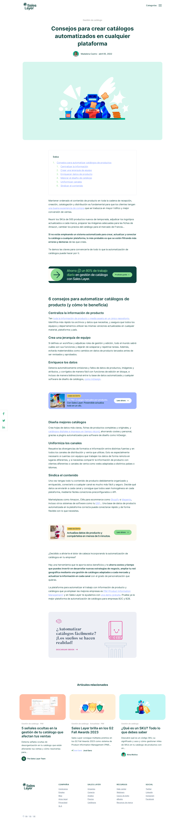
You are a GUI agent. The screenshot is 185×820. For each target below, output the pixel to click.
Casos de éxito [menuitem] (123, 796)
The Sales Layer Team (36, 759)
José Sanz (87, 750)
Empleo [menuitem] (62, 792)
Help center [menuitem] (121, 789)
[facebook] (3, 414)
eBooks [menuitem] (120, 799)
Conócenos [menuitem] (63, 789)
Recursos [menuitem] (122, 784)
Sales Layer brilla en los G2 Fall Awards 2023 (92, 730)
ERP (98, 503)
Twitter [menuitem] (149, 789)
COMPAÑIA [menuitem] (64, 784)
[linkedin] (3, 427)
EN (26, 816)
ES (30, 816)
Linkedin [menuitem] (149, 792)
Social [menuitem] (149, 784)
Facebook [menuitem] (150, 799)
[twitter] (3, 420)
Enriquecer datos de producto (76, 174)
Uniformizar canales (71, 182)
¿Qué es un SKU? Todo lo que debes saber (140, 730)
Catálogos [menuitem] (92, 802)
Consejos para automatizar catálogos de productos (84, 162)
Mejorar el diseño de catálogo (76, 178)
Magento (126, 499)
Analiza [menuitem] (91, 796)
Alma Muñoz (132, 755)
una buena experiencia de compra (66, 208)
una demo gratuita (110, 595)
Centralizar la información (74, 166)
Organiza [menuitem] (91, 789)
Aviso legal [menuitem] (63, 799)
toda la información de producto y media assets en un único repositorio (91, 318)
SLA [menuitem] (60, 806)
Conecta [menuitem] (91, 792)
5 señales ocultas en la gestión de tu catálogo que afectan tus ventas (42, 732)
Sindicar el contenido (72, 185)
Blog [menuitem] (60, 796)
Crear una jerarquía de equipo (76, 170)
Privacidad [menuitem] (63, 802)
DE (34, 816)
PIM (41, 724)
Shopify (115, 499)
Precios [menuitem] (91, 799)
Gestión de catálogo (92, 20)
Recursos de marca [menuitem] (125, 802)
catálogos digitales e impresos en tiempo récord (74, 431)
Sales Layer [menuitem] (94, 784)
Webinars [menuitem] (120, 792)
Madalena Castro (89, 54)
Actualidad (94, 724)
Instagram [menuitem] (150, 796)
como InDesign (93, 379)
